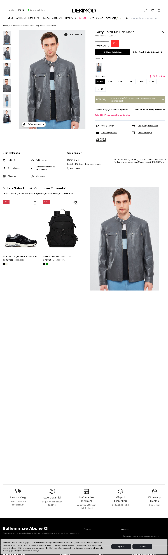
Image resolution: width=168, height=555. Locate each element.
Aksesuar (57, 18)
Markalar (70, 18)
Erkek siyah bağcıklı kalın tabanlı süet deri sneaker (21, 256)
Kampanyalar (96, 18)
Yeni (10, 18)
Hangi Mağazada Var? (148, 126)
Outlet (82, 18)
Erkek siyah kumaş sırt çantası (57, 256)
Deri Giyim (34, 18)
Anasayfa (6, 26)
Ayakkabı (21, 18)
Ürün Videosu (75, 35)
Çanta (46, 18)
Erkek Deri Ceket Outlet (22, 26)
